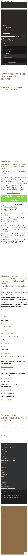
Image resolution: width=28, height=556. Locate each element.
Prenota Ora (6, 25)
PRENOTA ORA (4, 482)
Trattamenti (8, 51)
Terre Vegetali (9, 60)
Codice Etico (9, 59)
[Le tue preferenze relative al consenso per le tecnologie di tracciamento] (25, 553)
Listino (4, 29)
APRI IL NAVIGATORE (13, 193)
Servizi (6, 45)
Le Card (7, 53)
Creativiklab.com (16, 497)
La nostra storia (7, 27)
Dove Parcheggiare (7, 31)
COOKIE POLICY (11, 488)
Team (5, 43)
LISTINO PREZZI (4, 484)
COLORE (2, 472)
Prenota (3, 435)
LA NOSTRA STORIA (5, 486)
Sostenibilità (8, 57)
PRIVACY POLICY (4, 488)
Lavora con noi (6, 33)
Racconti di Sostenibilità (11, 62)
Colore (7, 49)
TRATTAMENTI (4, 474)
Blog (5, 55)
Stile (7, 47)
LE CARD (2, 476)
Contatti (6, 64)
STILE (2, 470)
